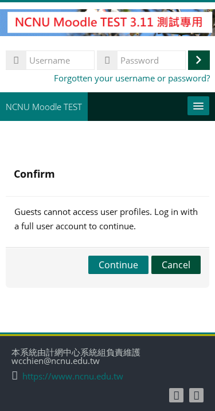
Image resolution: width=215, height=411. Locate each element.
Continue (118, 265)
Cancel (176, 265)
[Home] (107, 24)
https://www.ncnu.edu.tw (72, 376)
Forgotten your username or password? (132, 78)
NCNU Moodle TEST (44, 106)
